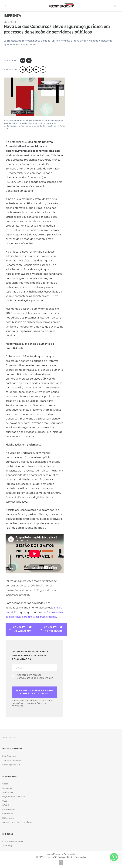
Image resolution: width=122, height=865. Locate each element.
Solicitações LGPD (11, 765)
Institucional (5, 5)
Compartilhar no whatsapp (22, 629)
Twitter (36, 69)
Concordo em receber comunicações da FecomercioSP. (35, 676)
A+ (22, 60)
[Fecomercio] (61, 5)
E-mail (23, 69)
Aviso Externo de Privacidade (17, 822)
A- (29, 60)
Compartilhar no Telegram (53, 629)
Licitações (7, 814)
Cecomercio (8, 809)
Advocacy (7, 845)
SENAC (5, 805)
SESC (4, 801)
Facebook (29, 69)
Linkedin (43, 69)
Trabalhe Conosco (11, 760)
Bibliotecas (8, 818)
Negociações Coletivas (14, 796)
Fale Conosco (9, 756)
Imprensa (7, 788)
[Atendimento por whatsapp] (114, 857)
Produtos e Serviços (12, 841)
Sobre (5, 784)
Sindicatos (7, 792)
